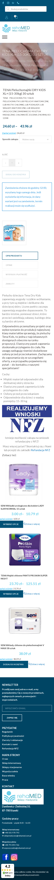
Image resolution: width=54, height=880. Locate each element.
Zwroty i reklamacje (12, 740)
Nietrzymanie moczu (39, 60)
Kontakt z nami (10, 744)
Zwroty (10, 284)
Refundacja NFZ (40, 450)
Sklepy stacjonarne (12, 767)
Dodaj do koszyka (16, 174)
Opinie (9, 265)
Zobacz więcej (33, 524)
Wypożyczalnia (10, 771)
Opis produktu (14, 256)
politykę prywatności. (30, 875)
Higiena (20, 60)
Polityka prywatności (13, 736)
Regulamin (7, 732)
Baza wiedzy (8, 775)
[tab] (20, 256)
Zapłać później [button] (9, 133)
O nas (5, 759)
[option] (14, 233)
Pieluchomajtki (12, 65)
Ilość (5, 154)
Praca (5, 780)
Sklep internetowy (11, 763)
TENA (5, 98)
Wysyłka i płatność (16, 274)
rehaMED (8, 60)
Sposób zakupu (10, 139)
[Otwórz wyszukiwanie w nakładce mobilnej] (26, 9)
